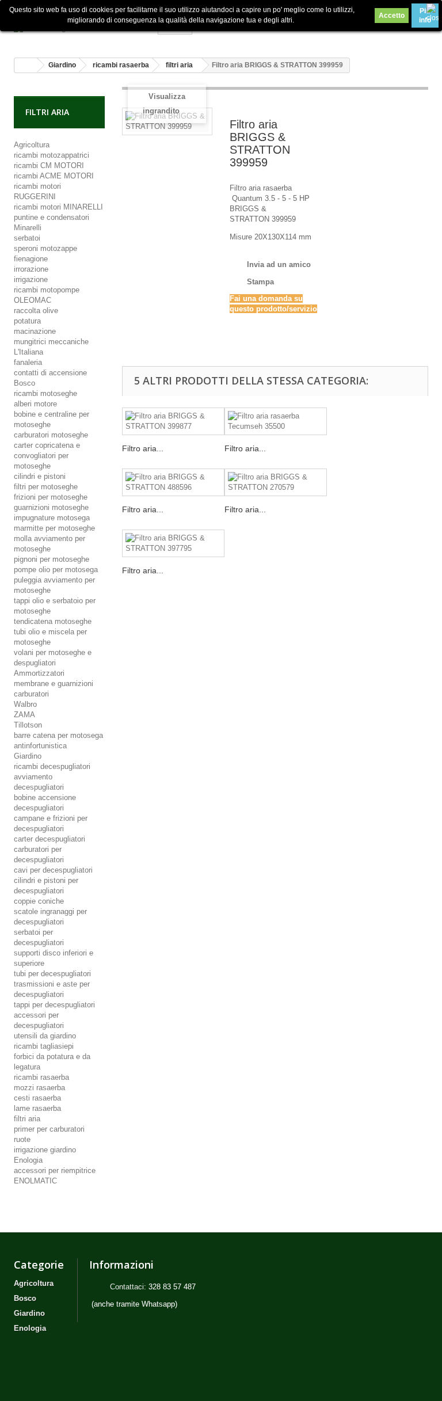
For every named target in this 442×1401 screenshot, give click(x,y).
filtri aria (27, 1118)
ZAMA (24, 714)
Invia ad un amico (279, 264)
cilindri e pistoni (40, 476)
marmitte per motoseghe (54, 528)
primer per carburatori (49, 1129)
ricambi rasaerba (41, 1077)
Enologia (28, 1160)
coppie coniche (39, 901)
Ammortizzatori (39, 673)
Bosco (24, 383)
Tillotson (28, 725)
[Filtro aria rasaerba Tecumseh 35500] (275, 421)
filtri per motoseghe (46, 486)
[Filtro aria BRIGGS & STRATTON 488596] (173, 482)
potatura (27, 321)
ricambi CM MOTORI (49, 165)
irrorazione (31, 269)
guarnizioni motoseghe (51, 507)
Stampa (260, 281)
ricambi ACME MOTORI (54, 176)
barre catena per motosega (58, 735)
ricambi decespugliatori (52, 766)
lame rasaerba (37, 1108)
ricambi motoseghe (45, 393)
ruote (22, 1139)
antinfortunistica (40, 745)
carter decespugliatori (49, 839)
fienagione (31, 258)
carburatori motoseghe (51, 435)
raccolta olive (36, 310)
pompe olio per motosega (56, 569)
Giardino (27, 756)
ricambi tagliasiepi (44, 1046)
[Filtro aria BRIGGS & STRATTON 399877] (173, 421)
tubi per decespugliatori (52, 973)
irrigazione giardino (45, 1149)
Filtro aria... (142, 448)
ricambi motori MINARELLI (58, 207)
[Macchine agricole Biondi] (77, 31)
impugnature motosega (52, 517)
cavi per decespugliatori (53, 870)
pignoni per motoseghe (51, 559)
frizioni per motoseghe (50, 497)
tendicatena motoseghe (53, 621)
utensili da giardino (45, 1035)
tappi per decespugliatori (54, 1004)
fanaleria (28, 362)
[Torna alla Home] (26, 65)
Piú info (425, 15)
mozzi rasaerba (39, 1087)
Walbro (25, 704)
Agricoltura (31, 144)
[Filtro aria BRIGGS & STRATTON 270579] (275, 482)
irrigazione (31, 279)
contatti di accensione (50, 372)
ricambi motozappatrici (51, 155)
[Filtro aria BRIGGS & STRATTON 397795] (173, 543)
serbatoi (27, 238)
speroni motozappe (45, 248)
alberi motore (35, 403)
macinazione (35, 331)
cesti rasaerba (37, 1098)
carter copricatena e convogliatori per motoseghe (47, 455)
